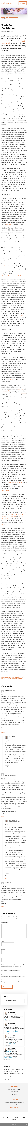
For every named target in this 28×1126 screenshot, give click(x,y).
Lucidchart (12, 516)
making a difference (9, 677)
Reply (3, 732)
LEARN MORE (13, 1107)
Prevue (11, 379)
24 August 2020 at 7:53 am (10, 775)
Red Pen (20, 389)
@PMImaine (9, 1052)
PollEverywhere (6, 266)
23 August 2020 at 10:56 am (11, 691)
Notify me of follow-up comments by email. (13, 976)
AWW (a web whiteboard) (14, 482)
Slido (20, 273)
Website (3, 957)
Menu (23, 3)
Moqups (23, 393)
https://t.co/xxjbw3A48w (12, 1031)
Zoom (21, 315)
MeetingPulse (5, 275)
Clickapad (9, 224)
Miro (2, 524)
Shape (17, 514)
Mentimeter (21, 275)
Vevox (12, 275)
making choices (19, 677)
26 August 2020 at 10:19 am (15, 821)
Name (3, 941)
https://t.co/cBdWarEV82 (10, 1057)
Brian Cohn (8, 773)
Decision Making (12, 674)
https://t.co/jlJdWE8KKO (10, 1043)
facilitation (11, 676)
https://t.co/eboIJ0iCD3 (9, 1019)
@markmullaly (12, 1014)
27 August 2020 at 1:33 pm (10, 883)
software (19, 678)
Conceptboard (5, 518)
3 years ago (7, 1020)
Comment (4, 922)
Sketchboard (5, 490)
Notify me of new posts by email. (10, 982)
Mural (21, 516)
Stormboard (10, 514)
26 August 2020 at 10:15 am (15, 738)
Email (3, 949)
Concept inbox (6, 391)
